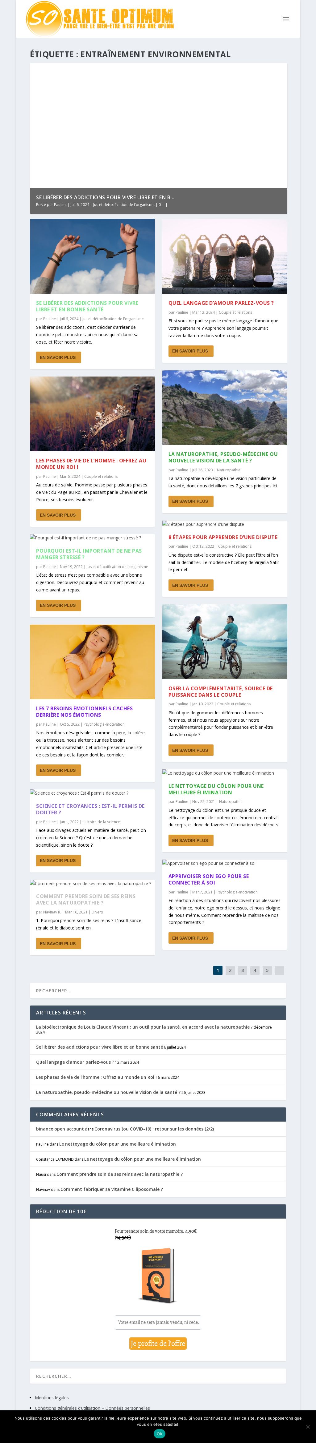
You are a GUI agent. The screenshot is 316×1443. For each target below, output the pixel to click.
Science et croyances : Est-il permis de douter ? (90, 809)
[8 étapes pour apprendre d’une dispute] (224, 524)
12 (279, 70)
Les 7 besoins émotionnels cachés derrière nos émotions (84, 711)
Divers (97, 912)
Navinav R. (52, 912)
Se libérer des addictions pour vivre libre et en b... (105, 197)
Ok (159, 1433)
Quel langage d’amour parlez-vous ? (221, 303)
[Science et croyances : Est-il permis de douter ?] (92, 793)
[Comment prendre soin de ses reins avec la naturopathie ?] (92, 883)
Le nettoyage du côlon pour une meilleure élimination (216, 789)
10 (270, 70)
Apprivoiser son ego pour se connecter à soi (208, 879)
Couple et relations (101, 476)
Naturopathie (228, 470)
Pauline (60, 204)
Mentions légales (52, 1398)
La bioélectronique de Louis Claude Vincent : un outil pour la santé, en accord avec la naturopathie (143, 1027)
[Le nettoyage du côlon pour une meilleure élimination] (224, 773)
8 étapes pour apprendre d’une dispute (223, 537)
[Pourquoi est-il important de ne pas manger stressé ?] (92, 538)
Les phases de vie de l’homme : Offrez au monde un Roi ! (91, 463)
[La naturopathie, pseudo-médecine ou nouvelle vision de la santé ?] (224, 407)
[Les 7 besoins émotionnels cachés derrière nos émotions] (92, 662)
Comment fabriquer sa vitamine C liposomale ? (111, 1189)
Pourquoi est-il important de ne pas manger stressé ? (89, 554)
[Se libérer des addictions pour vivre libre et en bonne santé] (92, 256)
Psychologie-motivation (104, 724)
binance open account (60, 1129)
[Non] (307, 1427)
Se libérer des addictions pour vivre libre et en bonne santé (87, 306)
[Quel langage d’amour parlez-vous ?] (224, 256)
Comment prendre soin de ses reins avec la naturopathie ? (86, 899)
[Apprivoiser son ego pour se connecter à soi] (224, 863)
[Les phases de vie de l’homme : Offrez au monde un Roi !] (92, 414)
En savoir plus (58, 357)
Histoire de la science (101, 821)
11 (275, 70)
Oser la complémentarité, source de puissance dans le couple (220, 691)
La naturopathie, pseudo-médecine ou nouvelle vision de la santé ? (223, 457)
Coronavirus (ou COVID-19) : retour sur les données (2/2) (154, 1129)
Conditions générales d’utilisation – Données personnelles (92, 1408)
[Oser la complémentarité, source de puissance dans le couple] (224, 641)
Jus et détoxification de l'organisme (124, 204)
